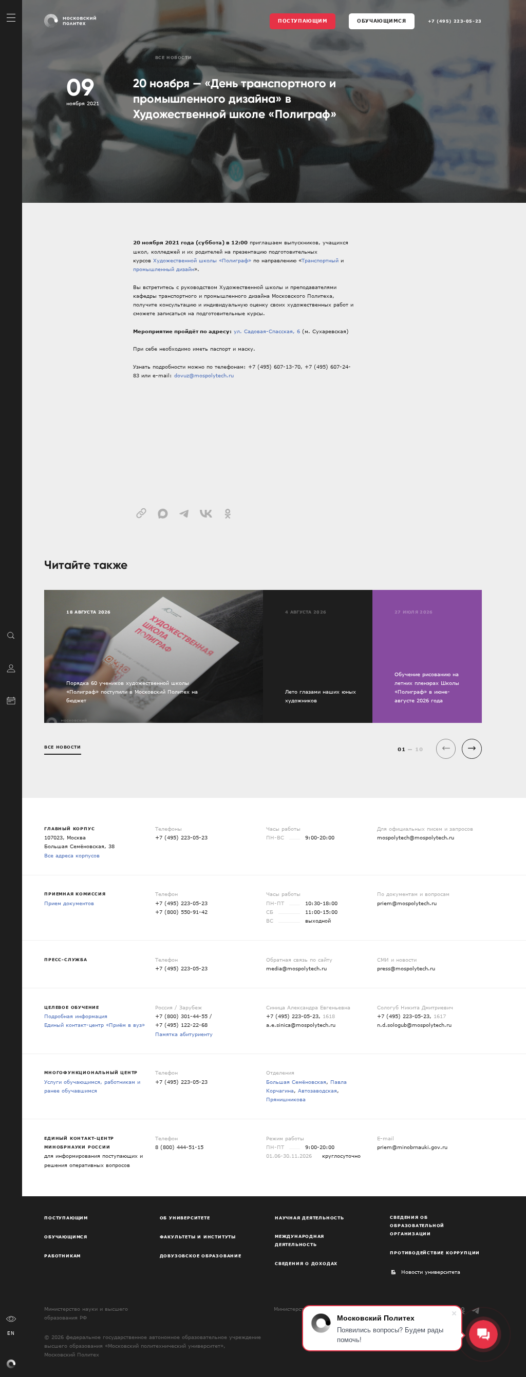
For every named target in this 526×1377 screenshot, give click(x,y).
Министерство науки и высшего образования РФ (86, 1313)
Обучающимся (381, 20)
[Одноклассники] (462, 1310)
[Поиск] (11, 635)
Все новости (173, 57)
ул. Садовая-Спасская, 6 (267, 331)
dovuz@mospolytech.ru (204, 375)
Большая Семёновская (296, 1082)
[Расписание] (11, 699)
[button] (472, 749)
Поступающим (302, 20)
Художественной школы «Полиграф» (202, 260)
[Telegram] (476, 1310)
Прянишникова (286, 1099)
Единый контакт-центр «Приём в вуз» (94, 1025)
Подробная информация (75, 1016)
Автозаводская (317, 1090)
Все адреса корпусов (72, 855)
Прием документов (69, 903)
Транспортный (320, 260)
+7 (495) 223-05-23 (455, 21)
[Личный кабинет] (11, 667)
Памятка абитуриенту (184, 1034)
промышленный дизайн (163, 269)
